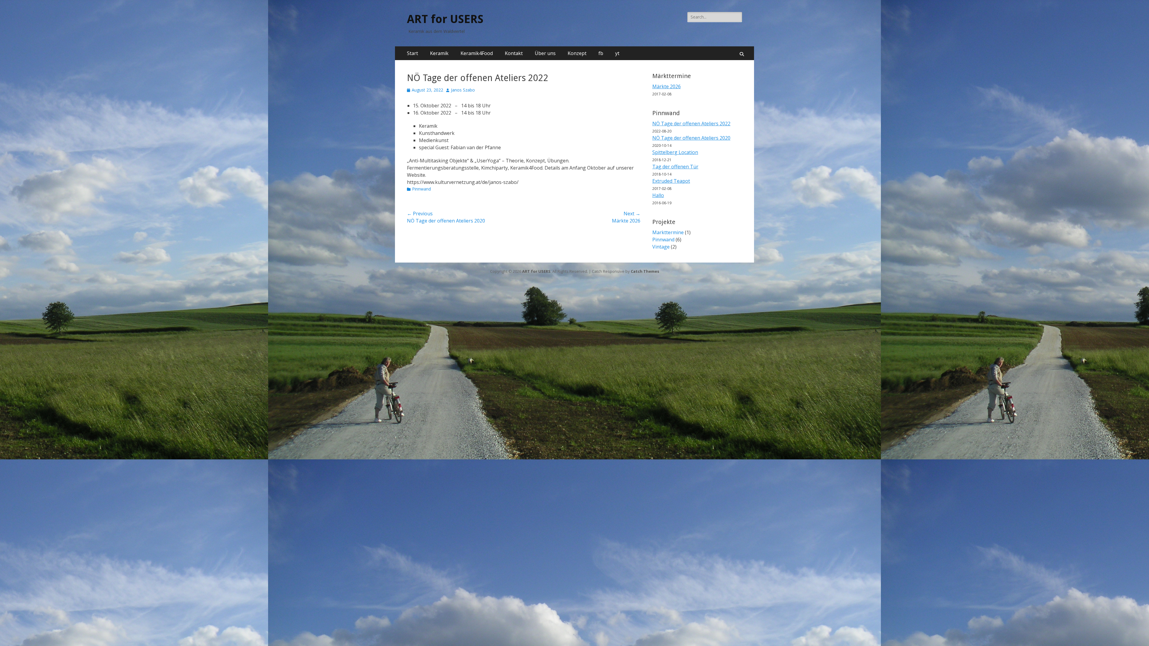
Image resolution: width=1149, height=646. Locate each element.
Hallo (658, 195)
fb (600, 53)
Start (412, 53)
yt (617, 53)
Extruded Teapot (671, 181)
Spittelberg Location (675, 152)
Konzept (577, 53)
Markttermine (668, 232)
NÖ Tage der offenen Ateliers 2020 (691, 138)
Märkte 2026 (666, 86)
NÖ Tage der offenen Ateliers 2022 (691, 123)
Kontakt (514, 53)
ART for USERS (445, 19)
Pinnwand (421, 189)
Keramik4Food (476, 53)
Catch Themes (645, 271)
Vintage (661, 246)
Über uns (545, 53)
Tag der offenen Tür (675, 166)
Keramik (439, 53)
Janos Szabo (463, 90)
